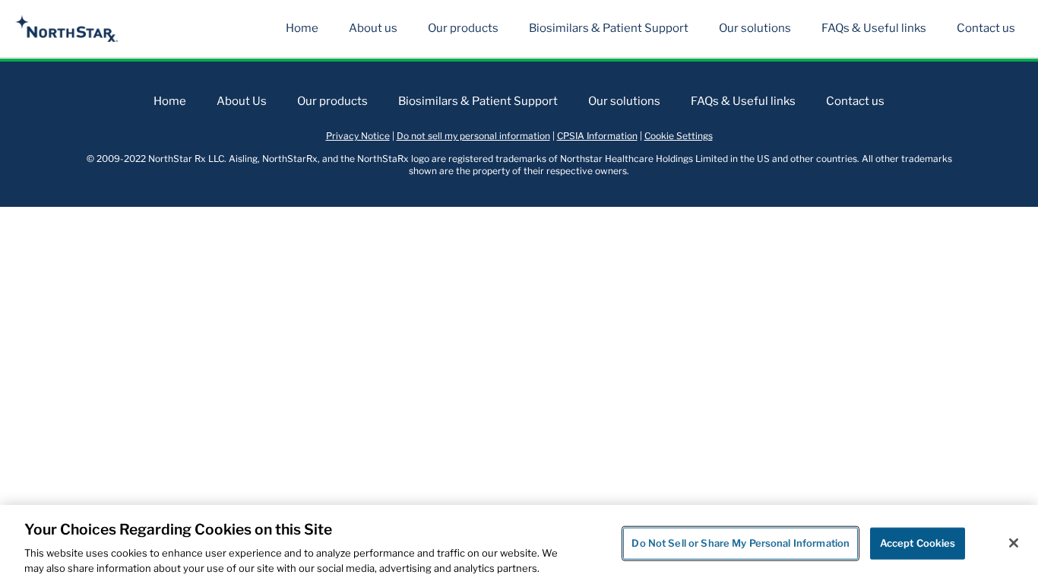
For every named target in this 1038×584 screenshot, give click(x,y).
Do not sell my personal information (473, 135)
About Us (242, 101)
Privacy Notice (358, 135)
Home (302, 28)
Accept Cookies (918, 543)
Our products (463, 28)
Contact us (986, 28)
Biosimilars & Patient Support (608, 28)
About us (373, 28)
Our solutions (755, 28)
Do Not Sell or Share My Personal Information (740, 543)
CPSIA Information (597, 135)
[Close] (1013, 543)
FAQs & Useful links (873, 28)
